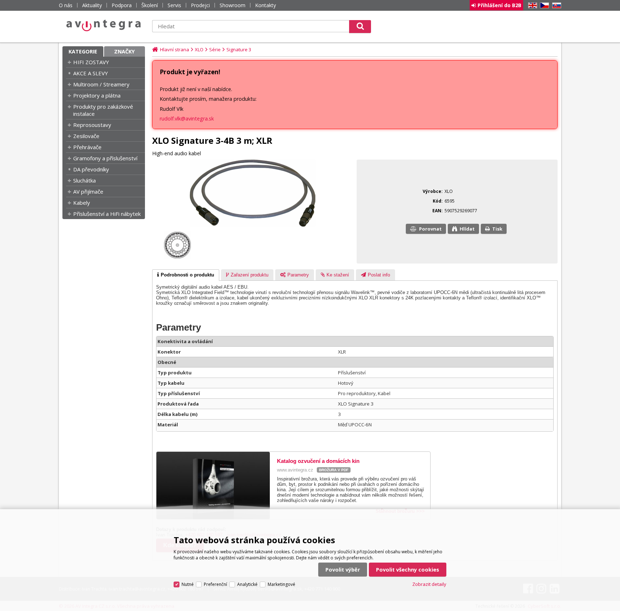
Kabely (81, 202)
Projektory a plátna (97, 95)
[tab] (185, 275)
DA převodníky (91, 169)
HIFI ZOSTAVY (91, 62)
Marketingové (281, 584)
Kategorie (83, 51)
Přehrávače (87, 147)
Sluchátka (84, 180)
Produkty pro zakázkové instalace (103, 110)
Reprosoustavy (92, 124)
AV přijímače (88, 191)
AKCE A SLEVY (90, 73)
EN (531, 5)
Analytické (247, 584)
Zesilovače (86, 135)
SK (555, 5)
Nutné (188, 584)
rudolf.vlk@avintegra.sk (187, 118)
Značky (124, 51)
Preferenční (215, 584)
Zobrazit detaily (429, 584)
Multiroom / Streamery (101, 84)
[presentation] (185, 275)
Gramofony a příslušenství (105, 158)
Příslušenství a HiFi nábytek (107, 213)
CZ (543, 5)
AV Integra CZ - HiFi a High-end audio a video (103, 25)
